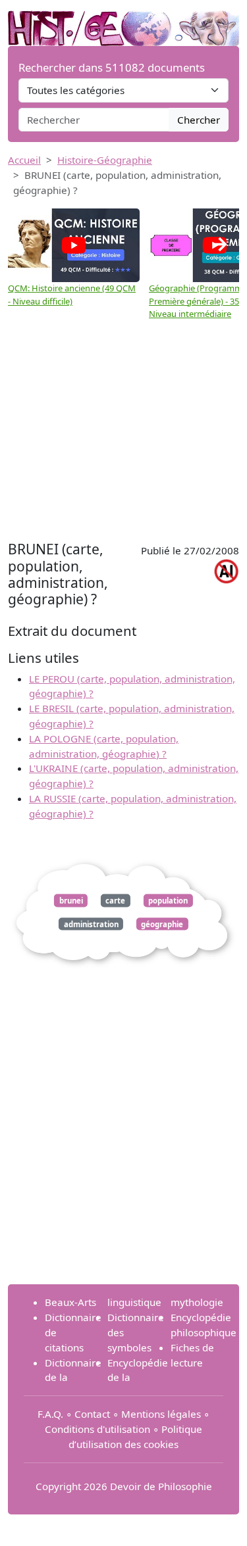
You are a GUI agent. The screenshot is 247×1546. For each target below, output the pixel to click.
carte (115, 901)
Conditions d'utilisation (97, 1429)
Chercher (198, 119)
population (168, 901)
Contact (92, 1413)
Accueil (24, 159)
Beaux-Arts (70, 1302)
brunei (71, 901)
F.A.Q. (50, 1413)
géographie (162, 924)
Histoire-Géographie (104, 159)
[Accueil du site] (123, 21)
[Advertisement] (123, 432)
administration (91, 924)
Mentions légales (161, 1413)
